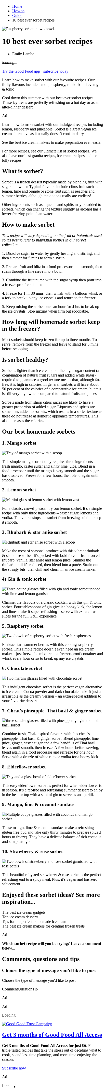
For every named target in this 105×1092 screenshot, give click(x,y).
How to (18, 11)
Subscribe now (14, 1068)
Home (17, 6)
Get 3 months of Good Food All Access (52, 1034)
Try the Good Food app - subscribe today (35, 71)
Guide (17, 15)
